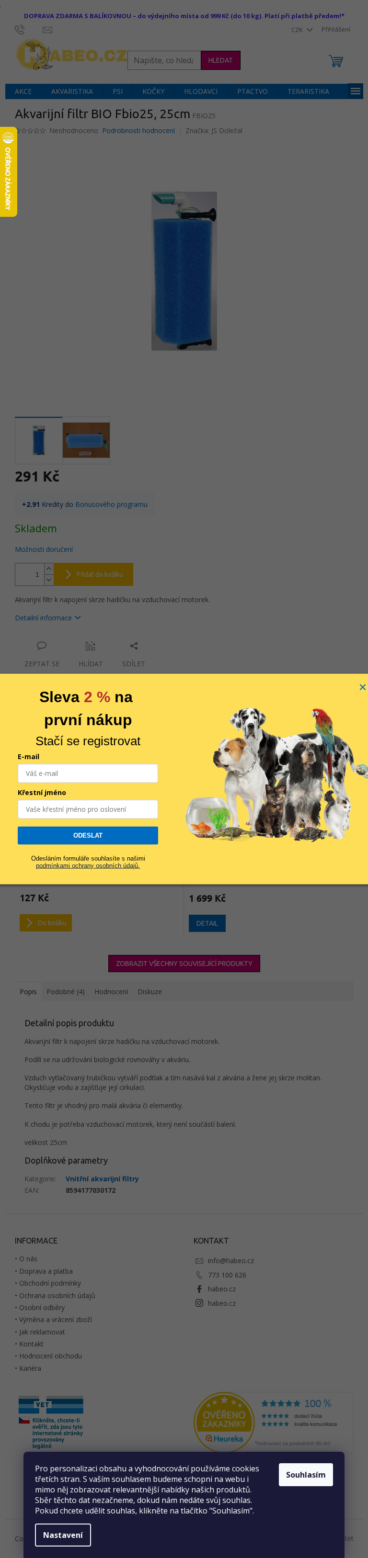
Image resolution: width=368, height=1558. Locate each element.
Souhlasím (306, 1474)
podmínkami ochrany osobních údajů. (88, 865)
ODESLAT (88, 835)
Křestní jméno (42, 792)
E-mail (28, 756)
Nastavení (63, 1535)
